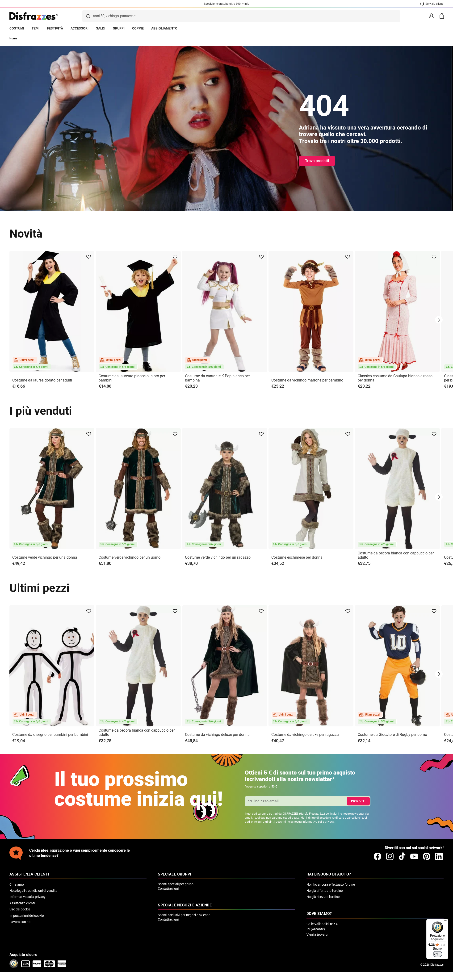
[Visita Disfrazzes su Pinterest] (426, 856)
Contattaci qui (168, 888)
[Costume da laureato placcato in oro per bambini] (138, 311)
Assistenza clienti (22, 903)
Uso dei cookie (19, 909)
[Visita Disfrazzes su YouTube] (414, 856)
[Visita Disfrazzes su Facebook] (377, 856)
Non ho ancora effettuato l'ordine (330, 884)
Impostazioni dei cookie (26, 916)
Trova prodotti (317, 161)
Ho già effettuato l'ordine (324, 890)
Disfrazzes (437, 964)
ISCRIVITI (358, 801)
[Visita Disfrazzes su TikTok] (402, 856)
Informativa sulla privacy (27, 897)
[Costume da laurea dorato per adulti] (51, 311)
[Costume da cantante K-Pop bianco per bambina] (224, 311)
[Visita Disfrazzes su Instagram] (389, 856)
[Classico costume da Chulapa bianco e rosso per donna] (397, 311)
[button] (439, 319)
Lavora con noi (20, 922)
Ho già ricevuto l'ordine (323, 897)
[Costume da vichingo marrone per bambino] (310, 311)
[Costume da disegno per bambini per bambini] (51, 665)
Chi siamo (16, 884)
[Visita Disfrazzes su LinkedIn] (439, 856)
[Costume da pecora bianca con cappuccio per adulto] (397, 488)
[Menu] (445, 922)
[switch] (437, 954)
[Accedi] (431, 16)
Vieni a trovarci (317, 934)
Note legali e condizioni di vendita (33, 890)
